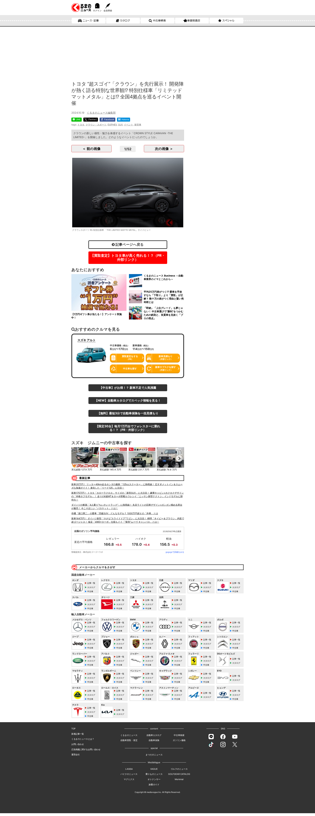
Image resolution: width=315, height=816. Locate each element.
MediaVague (154, 762)
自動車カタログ (154, 735)
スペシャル (228, 20)
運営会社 (75, 754)
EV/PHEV (112, 124)
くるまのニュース (128, 735)
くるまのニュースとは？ (82, 739)
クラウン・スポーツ (96, 124)
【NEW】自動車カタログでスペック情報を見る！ (128, 400)
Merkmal (179, 779)
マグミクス (129, 779)
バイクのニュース (128, 774)
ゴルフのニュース (179, 769)
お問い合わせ (77, 744)
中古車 (90, 591)
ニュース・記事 (91, 20)
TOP (73, 728)
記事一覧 (91, 583)
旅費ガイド (154, 784)
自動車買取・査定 (128, 740)
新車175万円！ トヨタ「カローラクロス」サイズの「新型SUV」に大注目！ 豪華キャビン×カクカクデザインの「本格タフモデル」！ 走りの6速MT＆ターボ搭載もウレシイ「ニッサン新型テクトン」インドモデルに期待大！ (127, 496)
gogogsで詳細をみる (175, 552)
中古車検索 (159, 20)
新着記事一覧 (77, 734)
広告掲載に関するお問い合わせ (85, 749)
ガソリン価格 (179, 740)
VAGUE (154, 769)
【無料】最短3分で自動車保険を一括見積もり (127, 413)
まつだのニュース (154, 754)
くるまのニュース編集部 (101, 112)
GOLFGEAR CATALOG (179, 774)
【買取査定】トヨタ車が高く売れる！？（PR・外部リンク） (128, 257)
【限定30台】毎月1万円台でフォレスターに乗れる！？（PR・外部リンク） (127, 428)
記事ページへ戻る (129, 244)
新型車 (137, 124)
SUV (120, 124)
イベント (128, 124)
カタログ (125, 20)
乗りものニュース (154, 774)
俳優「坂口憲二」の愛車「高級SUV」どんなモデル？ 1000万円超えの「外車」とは (114, 513)
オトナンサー (154, 779)
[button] (76, 458)
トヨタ (80, 124)
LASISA (129, 769)
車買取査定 (193, 20)
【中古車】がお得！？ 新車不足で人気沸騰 (127, 387)
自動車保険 (154, 740)
